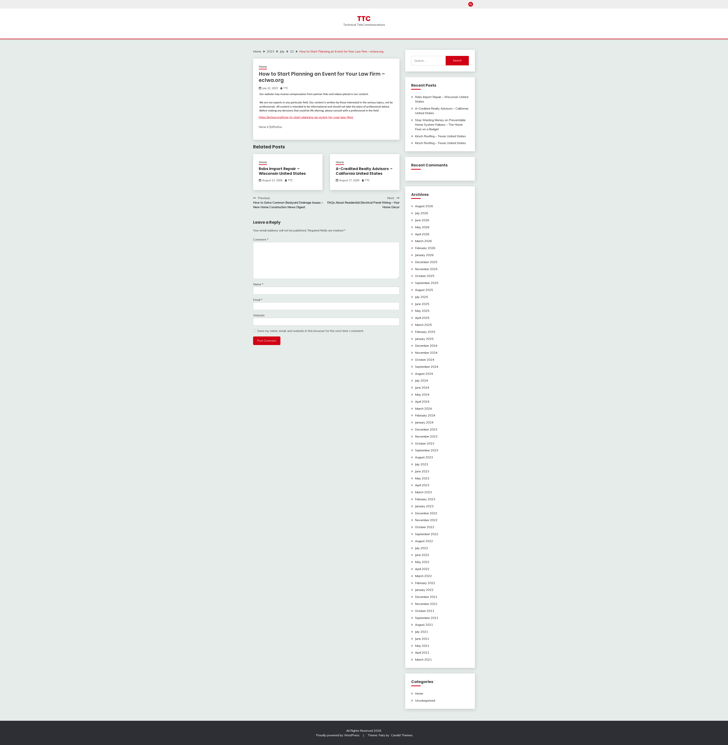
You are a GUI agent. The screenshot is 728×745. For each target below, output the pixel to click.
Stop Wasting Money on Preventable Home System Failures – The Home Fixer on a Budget (440, 124)
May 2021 (422, 646)
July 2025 (421, 297)
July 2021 (421, 632)
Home (263, 66)
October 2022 (424, 527)
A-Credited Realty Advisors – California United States (364, 171)
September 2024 (426, 367)
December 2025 (426, 262)
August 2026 (424, 206)
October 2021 (424, 611)
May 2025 (422, 311)
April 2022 (422, 569)
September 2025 (426, 283)
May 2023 (422, 478)
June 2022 (422, 555)
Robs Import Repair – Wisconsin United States (282, 171)
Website (259, 315)
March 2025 (423, 325)
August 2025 (424, 290)
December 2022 (426, 513)
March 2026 (423, 241)
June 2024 (422, 387)
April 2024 (422, 401)
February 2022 (425, 583)
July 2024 (421, 380)
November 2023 (426, 436)
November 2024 (426, 352)
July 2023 (421, 464)
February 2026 (425, 248)
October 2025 (424, 276)
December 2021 (426, 597)
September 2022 (426, 534)
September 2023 (426, 450)
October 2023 (424, 443)
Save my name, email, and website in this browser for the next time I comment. (310, 331)
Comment (260, 239)
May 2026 (422, 227)
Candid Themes (402, 735)
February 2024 (425, 415)
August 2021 (424, 625)
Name (258, 284)
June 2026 (422, 220)
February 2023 (425, 499)
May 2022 (422, 562)
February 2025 (425, 332)
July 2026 (421, 213)
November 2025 (426, 269)
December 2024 (426, 345)
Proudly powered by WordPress (338, 735)
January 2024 (424, 422)
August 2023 (424, 457)
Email (257, 300)
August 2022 (424, 541)
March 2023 (423, 492)
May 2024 (422, 394)
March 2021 (423, 659)
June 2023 (422, 471)
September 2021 (426, 618)
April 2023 (422, 485)
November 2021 (426, 604)
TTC (364, 19)
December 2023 (426, 429)
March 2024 (423, 408)
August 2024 (424, 374)
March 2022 (423, 576)
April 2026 (422, 234)
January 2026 (424, 255)
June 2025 (422, 304)
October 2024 (424, 360)
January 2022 (424, 590)
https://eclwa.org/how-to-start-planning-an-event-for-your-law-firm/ (306, 117)
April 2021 (422, 652)
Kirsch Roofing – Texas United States (440, 136)
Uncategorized (425, 700)
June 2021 (422, 639)
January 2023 (424, 506)
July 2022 (421, 548)
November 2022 (426, 520)
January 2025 (424, 339)
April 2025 (422, 318)
